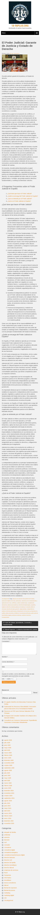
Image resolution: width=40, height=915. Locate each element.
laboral (6, 885)
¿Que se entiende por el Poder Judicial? (19, 198)
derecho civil (8, 860)
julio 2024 (7, 803)
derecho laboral (9, 867)
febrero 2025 (8, 785)
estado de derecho (6, 607)
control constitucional (22, 602)
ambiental (7, 835)
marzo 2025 (8, 783)
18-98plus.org (20, 25)
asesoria (6, 837)
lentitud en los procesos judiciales (22, 613)
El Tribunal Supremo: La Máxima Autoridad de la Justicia (20, 629)
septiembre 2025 (9, 768)
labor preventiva (10, 613)
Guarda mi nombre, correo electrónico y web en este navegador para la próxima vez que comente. (18, 675)
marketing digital (9, 895)
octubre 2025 (8, 765)
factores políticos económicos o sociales (20, 607)
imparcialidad (23, 609)
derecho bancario (9, 857)
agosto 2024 (8, 800)
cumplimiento (31, 602)
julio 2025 (7, 773)
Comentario (6, 641)
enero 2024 (7, 818)
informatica (7, 877)
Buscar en (5, 690)
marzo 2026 (8, 752)
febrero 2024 (8, 816)
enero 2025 (7, 788)
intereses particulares (11, 611)
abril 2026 (7, 750)
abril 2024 (7, 811)
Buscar (35, 692)
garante (17, 609)
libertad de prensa (9, 890)
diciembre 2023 (8, 821)
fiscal (5, 872)
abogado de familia (10, 832)
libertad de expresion (10, 888)
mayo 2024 (7, 808)
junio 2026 (7, 745)
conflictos (14, 602)
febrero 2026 (8, 755)
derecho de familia (9, 862)
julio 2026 (7, 742)
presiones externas (16, 615)
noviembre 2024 (9, 793)
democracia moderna (13, 604)
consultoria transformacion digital (14, 855)
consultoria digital (9, 850)
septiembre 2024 (9, 798)
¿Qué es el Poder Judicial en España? (19, 201)
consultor (7, 845)
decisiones (4, 604)
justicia (3, 613)
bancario (6, 840)
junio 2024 (7, 805)
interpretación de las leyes (23, 611)
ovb (5, 898)
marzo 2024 (8, 813)
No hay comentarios (14, 53)
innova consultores (10, 883)
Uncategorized (5, 598)
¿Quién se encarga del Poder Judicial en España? (22, 196)
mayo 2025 (7, 778)
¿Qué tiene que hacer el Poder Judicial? (19, 193)
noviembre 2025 (9, 763)
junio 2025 (7, 775)
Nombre (5, 657)
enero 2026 (7, 758)
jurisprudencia (33, 611)
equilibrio (33, 604)
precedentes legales (7, 615)
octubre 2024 (8, 795)
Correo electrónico (8, 662)
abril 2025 (7, 780)
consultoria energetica (11, 852)
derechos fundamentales (24, 604)
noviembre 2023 (9, 823)
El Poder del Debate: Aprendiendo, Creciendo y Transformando (17, 623)
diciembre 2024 (8, 790)
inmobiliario (7, 880)
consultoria (7, 847)
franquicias (7, 875)
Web (3, 667)
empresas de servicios (11, 870)
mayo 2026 (7, 747)
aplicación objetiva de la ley (8, 600)
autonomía (18, 600)
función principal (11, 609)
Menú (3, 33)
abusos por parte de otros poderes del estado (23, 598)
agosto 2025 (8, 770)
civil (5, 842)
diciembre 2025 (8, 760)
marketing (7, 893)
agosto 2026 (8, 740)
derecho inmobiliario (10, 865)
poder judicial (34, 613)
